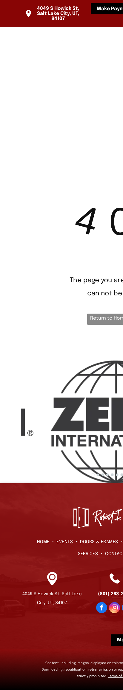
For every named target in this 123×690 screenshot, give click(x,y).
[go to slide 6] (117, 475)
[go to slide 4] (107, 475)
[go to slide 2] (98, 475)
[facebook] (101, 608)
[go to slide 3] (103, 475)
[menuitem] (90, 43)
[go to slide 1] (93, 475)
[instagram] (114, 608)
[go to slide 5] (112, 475)
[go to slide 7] (122, 475)
